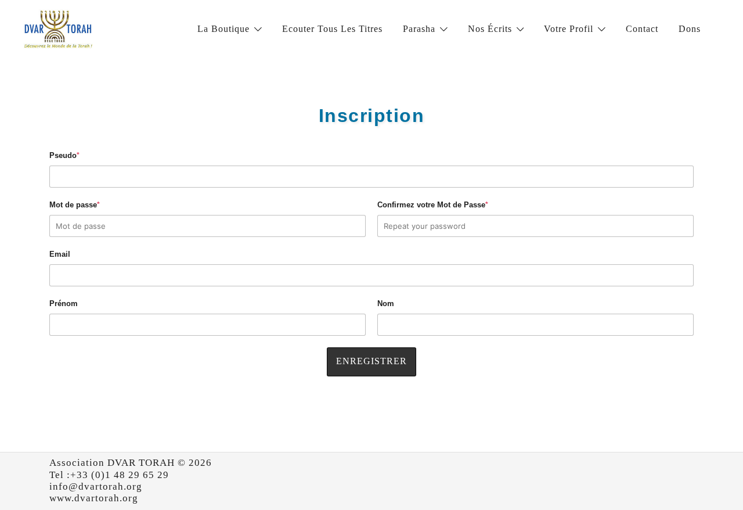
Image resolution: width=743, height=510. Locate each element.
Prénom (63, 303)
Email (59, 254)
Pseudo (64, 155)
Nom (385, 303)
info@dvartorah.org (95, 486)
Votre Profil (568, 29)
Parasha (419, 29)
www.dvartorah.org (93, 498)
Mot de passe (74, 204)
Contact (642, 29)
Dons (690, 29)
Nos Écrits (490, 29)
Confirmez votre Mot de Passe (432, 204)
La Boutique (223, 29)
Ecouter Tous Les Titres (332, 29)
